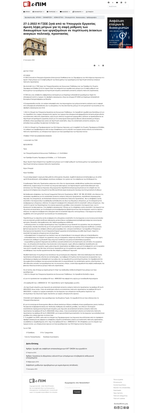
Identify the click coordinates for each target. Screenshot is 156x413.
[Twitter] (112, 2)
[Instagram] (125, 2)
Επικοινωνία (117, 382)
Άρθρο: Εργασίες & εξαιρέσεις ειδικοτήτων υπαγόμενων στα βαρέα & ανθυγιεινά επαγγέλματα (60, 357)
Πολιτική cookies (119, 398)
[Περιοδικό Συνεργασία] (120, 32)
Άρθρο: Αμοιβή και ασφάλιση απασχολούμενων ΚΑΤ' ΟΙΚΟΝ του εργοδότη (56, 348)
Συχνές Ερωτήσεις (119, 385)
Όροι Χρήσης (118, 393)
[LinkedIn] (103, 65)
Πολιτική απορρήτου (120, 396)
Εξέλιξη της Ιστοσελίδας (121, 388)
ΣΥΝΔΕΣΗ (90, 11)
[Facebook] (108, 2)
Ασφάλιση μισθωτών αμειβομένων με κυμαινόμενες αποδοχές (52, 365)
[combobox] (118, 6)
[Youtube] (117, 2)
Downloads (117, 390)
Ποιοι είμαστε (118, 379)
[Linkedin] (121, 2)
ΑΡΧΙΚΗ (27, 11)
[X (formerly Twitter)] (98, 65)
